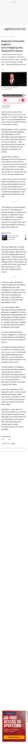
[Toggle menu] (3, 29)
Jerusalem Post (4, 36)
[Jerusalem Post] (15, 29)
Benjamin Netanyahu (14, 114)
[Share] (2, 69)
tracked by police (11, 352)
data (9, 439)
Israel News (12, 36)
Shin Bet (18, 412)
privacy (3, 439)
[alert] (14, 726)
